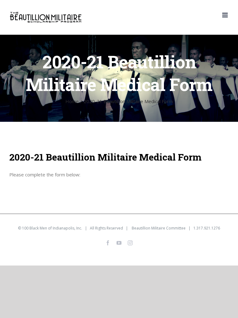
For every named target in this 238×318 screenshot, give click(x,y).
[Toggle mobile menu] (225, 15)
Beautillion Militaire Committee (159, 228)
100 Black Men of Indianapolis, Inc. (52, 228)
